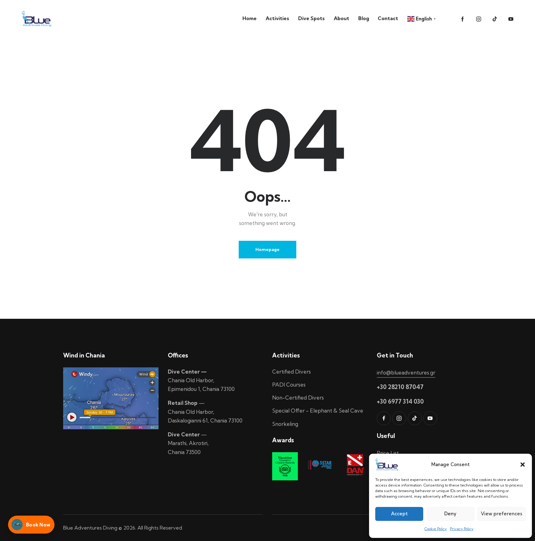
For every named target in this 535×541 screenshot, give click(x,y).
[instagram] (478, 19)
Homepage (267, 249)
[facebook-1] (462, 19)
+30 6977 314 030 (400, 401)
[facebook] (384, 418)
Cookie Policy (435, 528)
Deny (450, 514)
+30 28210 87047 (400, 387)
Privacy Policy (461, 528)
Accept (399, 514)
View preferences (501, 514)
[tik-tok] (494, 19)
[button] (523, 464)
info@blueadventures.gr (406, 372)
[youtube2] (510, 19)
